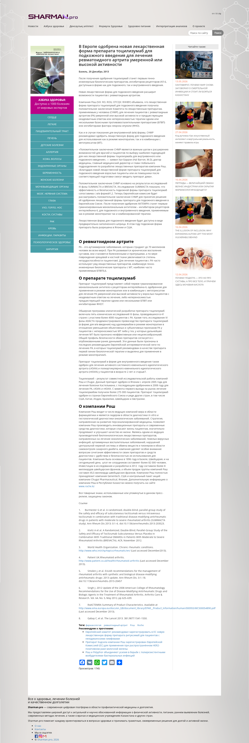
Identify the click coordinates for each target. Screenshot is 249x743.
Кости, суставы (52, 214)
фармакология (93, 625)
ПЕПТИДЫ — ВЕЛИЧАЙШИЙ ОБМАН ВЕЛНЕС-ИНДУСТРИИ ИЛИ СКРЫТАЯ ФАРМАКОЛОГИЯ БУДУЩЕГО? (194, 186)
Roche (140, 625)
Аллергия (52, 152)
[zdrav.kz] (53, 16)
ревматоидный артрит (116, 625)
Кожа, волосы (52, 159)
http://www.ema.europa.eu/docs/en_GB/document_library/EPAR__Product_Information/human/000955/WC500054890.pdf (147, 608)
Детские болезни (52, 145)
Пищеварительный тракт (52, 131)
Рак (52, 221)
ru (220, 13)
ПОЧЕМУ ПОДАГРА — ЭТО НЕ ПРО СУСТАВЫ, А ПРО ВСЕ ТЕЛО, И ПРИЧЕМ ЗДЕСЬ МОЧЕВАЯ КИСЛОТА (195, 281)
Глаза (52, 200)
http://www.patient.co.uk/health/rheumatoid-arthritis (109, 560)
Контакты (40, 729)
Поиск (217, 32)
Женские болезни (52, 179)
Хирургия (52, 249)
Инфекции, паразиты (52, 235)
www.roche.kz (87, 486)
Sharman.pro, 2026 (48, 739)
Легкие (52, 124)
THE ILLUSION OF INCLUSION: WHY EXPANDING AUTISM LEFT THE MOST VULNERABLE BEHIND (194, 234)
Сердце (52, 117)
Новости (33, 26)
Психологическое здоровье (52, 242)
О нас (38, 725)
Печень (52, 138)
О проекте (199, 26)
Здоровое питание (139, 26)
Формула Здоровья (110, 26)
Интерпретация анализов (171, 26)
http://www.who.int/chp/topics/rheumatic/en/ (104, 550)
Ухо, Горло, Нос (52, 207)
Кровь (52, 228)
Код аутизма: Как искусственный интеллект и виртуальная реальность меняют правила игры (195, 139)
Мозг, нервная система (52, 193)
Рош (132, 625)
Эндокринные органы (52, 165)
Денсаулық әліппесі (81, 26)
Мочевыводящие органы (52, 186)
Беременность (52, 172)
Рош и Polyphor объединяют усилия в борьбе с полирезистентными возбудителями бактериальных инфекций (125, 654)
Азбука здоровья (54, 26)
